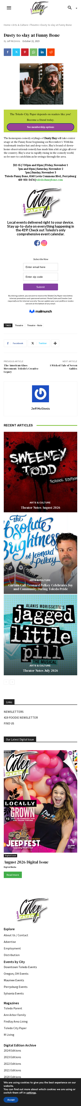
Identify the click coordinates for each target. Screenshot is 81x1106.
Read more (13, 875)
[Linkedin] (42, 52)
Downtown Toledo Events (20, 967)
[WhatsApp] (33, 52)
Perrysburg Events (16, 987)
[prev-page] (6, 682)
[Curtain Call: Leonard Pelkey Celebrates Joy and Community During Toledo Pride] (40, 553)
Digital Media (10, 867)
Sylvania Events (14, 993)
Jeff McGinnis (13, 41)
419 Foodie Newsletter (21, 717)
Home (7, 25)
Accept (11, 1099)
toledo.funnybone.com (49, 179)
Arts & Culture (20, 25)
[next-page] (12, 682)
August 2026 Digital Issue (26, 862)
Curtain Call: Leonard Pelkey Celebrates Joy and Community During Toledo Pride (40, 587)
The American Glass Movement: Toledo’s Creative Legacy (21, 368)
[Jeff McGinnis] (40, 393)
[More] (55, 343)
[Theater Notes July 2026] (40, 634)
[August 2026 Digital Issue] (40, 802)
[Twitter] (16, 52)
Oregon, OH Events (16, 973)
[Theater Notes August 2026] (40, 471)
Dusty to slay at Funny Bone (56, 25)
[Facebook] (7, 52)
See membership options (40, 127)
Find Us (9, 723)
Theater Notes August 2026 (40, 507)
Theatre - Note (34, 325)
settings (31, 1093)
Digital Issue (10, 855)
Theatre (34, 25)
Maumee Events (14, 980)
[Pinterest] (25, 52)
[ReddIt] (51, 52)
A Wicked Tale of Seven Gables (63, 367)
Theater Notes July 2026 (40, 670)
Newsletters (14, 712)
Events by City (14, 962)
